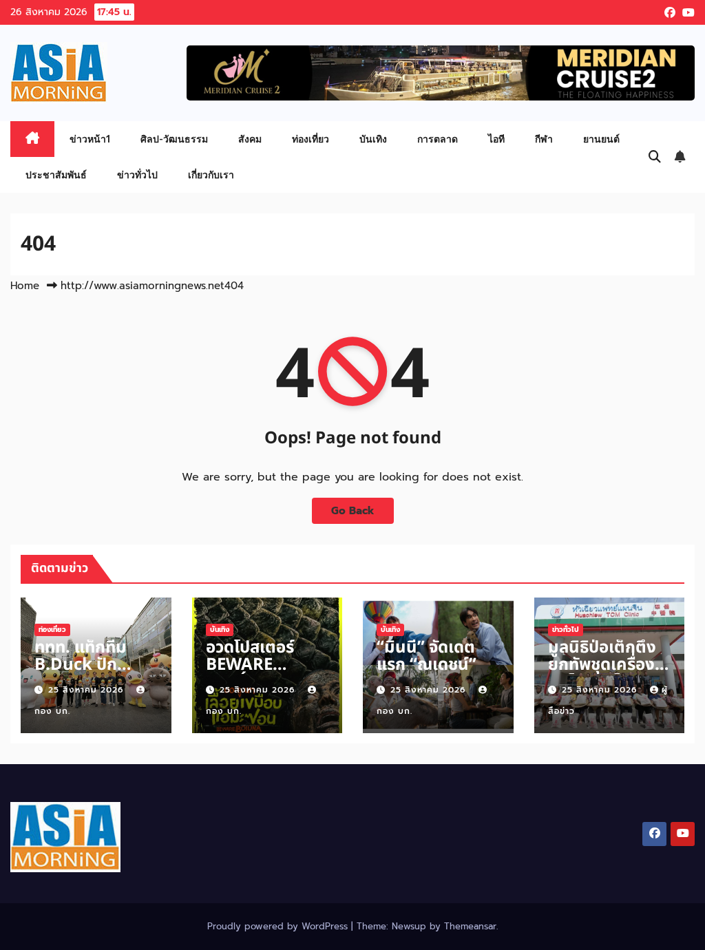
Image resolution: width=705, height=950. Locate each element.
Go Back (353, 510)
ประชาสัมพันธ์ (56, 174)
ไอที (496, 139)
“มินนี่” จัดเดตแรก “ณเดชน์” (426, 656)
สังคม (250, 139)
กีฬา (544, 139)
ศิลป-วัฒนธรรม (174, 139)
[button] (655, 157)
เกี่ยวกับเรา (211, 174)
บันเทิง (373, 139)
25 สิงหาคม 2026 (87, 690)
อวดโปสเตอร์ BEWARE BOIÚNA (250, 665)
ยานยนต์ (601, 139)
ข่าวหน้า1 (90, 139)
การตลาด (437, 139)
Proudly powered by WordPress (279, 926)
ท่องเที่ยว (310, 139)
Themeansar (470, 926)
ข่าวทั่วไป (137, 174)
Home (24, 285)
